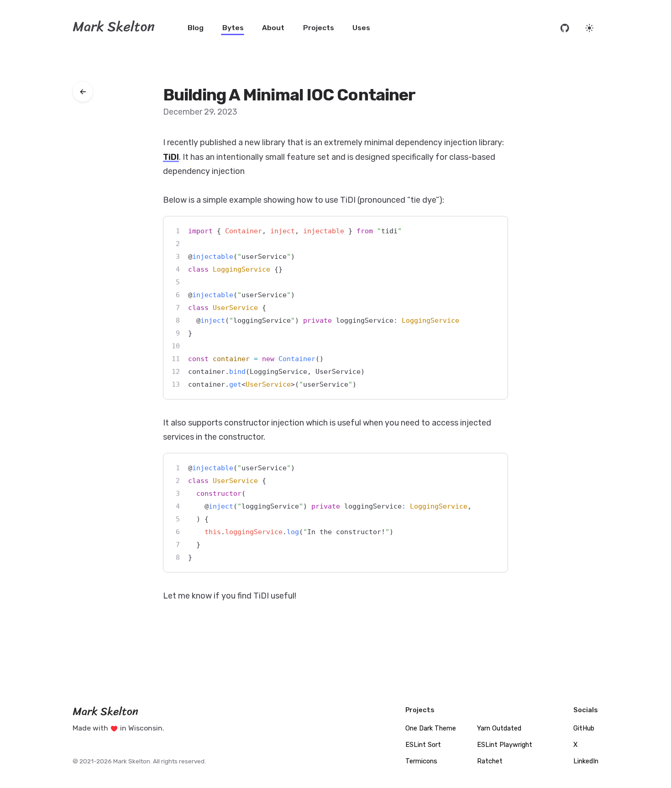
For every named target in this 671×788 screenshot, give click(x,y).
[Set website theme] (589, 28)
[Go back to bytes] (83, 91)
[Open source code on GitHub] (565, 28)
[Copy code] (493, 231)
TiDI (171, 157)
